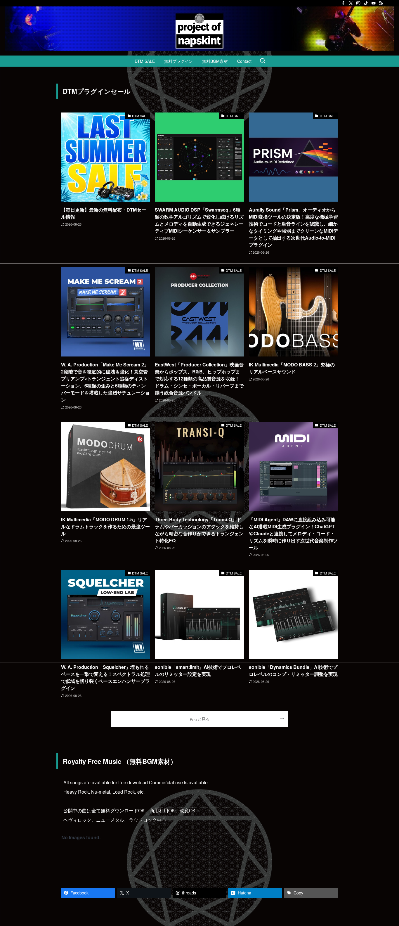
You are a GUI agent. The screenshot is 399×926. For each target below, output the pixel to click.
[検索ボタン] (262, 61)
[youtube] (373, 3)
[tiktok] (366, 3)
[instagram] (358, 3)
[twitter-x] (351, 3)
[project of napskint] (199, 31)
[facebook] (343, 3)
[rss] (381, 3)
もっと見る (199, 719)
